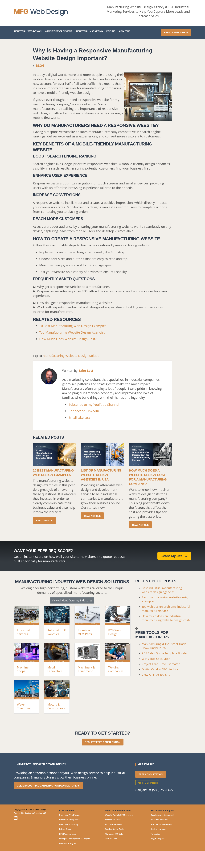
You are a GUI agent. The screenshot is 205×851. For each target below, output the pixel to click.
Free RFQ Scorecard (147, 782)
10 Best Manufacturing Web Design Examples (72, 326)
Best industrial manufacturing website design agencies (162, 590)
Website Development (58, 31)
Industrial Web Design (27, 31)
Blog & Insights (157, 838)
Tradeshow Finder (113, 819)
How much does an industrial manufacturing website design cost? (166, 618)
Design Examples (158, 829)
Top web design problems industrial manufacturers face (166, 609)
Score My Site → (174, 556)
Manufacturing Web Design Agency (41, 764)
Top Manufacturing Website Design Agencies (72, 332)
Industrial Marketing (89, 31)
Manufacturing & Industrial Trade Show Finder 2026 (164, 646)
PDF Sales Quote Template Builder (165, 653)
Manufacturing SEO (68, 843)
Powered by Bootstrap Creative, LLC (30, 813)
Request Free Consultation (102, 742)
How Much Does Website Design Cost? (68, 339)
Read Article (44, 520)
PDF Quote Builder (113, 824)
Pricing (110, 31)
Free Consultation (176, 32)
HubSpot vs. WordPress (161, 824)
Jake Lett (86, 370)
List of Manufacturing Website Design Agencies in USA (101, 475)
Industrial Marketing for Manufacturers (48, 785)
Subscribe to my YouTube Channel (94, 404)
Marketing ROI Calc (114, 834)
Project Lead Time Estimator (161, 664)
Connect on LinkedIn (84, 411)
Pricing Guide (65, 829)
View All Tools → (112, 838)
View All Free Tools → (156, 675)
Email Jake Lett (79, 417)
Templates (155, 834)
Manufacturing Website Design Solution (72, 355)
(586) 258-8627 (162, 790)
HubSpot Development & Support (74, 838)
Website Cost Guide (159, 819)
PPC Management (67, 834)
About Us (124, 31)
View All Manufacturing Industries (72, 600)
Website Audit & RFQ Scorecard (119, 814)
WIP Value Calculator (156, 659)
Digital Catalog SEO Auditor (160, 669)
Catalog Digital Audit (114, 829)
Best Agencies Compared (162, 814)
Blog (40, 65)
